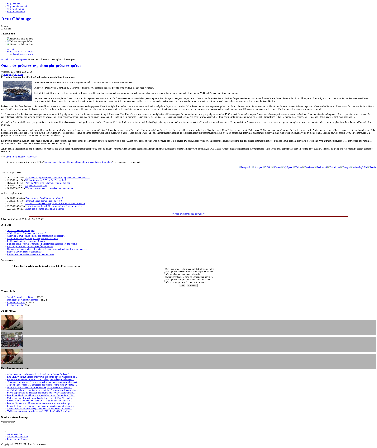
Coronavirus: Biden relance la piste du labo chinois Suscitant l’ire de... (39, 408)
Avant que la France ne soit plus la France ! (45, 209)
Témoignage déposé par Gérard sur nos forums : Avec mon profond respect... (43, 382)
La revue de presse (18, 59)
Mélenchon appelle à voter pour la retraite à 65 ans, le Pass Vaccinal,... (39, 398)
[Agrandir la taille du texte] (20, 38)
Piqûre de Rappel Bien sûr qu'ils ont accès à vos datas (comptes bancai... (40, 406)
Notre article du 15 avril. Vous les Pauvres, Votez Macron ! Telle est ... (39, 387)
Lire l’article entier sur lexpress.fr (21, 156)
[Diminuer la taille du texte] (20, 44)
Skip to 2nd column (16, 11)
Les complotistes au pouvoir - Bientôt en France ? (30, 246)
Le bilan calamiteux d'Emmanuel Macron (26, 241)
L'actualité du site (15, 305)
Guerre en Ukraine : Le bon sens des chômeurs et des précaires (36, 236)
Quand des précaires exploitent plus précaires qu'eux (41, 65)
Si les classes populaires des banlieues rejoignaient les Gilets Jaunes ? (57, 177)
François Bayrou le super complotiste (24, 251)
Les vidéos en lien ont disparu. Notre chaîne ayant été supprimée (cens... (40, 379)
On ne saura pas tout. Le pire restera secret (186, 282)
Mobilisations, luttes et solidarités (22, 299)
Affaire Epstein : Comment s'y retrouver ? (26, 233)
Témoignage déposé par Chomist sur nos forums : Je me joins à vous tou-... (42, 384)
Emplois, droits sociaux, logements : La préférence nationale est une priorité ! (42, 243)
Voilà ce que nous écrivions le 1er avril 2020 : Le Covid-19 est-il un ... (39, 411)
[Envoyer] (6, 74)
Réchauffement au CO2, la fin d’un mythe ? (45, 180)
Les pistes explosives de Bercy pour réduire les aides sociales (53, 206)
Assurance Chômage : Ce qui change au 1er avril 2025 (32, 238)
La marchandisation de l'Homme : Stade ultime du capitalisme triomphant (78, 162)
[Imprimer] (17, 74)
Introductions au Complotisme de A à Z (43, 201)
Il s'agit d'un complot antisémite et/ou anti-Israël (188, 279)
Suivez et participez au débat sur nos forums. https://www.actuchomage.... (41, 392)
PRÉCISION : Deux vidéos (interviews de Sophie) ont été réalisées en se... (42, 377)
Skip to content (14, 3)
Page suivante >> (198, 214)
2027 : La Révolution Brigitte (20, 230)
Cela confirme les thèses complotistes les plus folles (190, 269)
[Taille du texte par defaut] (19, 41)
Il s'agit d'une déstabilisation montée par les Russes (189, 271)
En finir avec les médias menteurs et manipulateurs (30, 254)
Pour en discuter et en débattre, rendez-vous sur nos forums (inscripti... (39, 403)
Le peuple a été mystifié (36, 185)
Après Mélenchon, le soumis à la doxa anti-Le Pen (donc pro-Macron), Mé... (42, 390)
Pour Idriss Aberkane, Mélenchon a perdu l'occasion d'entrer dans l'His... (41, 395)
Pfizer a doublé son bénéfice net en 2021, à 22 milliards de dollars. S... (39, 400)
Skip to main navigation (18, 6)
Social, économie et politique (20, 297)
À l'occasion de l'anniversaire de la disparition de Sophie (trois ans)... (39, 374)
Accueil (4, 59)
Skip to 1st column (15, 9)
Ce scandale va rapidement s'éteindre (183, 274)
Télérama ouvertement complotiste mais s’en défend (49, 188)
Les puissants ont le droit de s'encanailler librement (189, 277)
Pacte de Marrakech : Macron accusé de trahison (47, 183)
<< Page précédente (180, 214)
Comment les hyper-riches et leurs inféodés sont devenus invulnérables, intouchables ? (47, 249)
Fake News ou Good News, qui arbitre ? (44, 198)
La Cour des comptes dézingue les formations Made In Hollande (55, 203)
